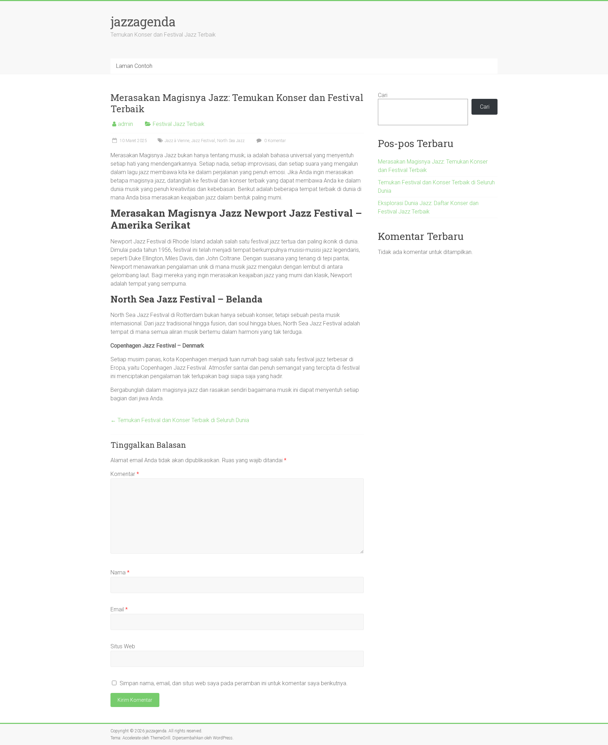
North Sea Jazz (231, 140)
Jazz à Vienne (177, 140)
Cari (382, 95)
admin (125, 124)
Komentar (124, 474)
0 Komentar (274, 140)
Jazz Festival (203, 140)
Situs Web (122, 646)
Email (119, 609)
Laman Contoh (134, 66)
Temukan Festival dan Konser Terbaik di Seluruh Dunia (179, 420)
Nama (119, 572)
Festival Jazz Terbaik (178, 124)
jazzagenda (143, 21)
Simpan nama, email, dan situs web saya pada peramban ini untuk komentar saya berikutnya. (234, 683)
